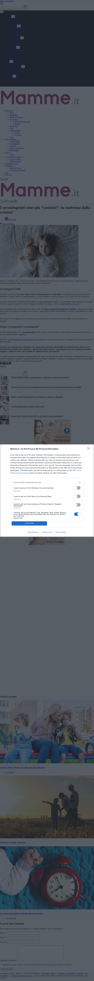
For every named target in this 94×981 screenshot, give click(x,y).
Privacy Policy (61, 532)
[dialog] (47, 490)
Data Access (47, 532)
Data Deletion (33, 532)
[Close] (89, 449)
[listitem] (47, 482)
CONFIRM (29, 523)
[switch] (77, 488)
